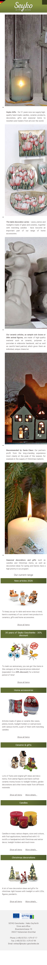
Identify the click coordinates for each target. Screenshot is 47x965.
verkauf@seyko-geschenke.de (26, 944)
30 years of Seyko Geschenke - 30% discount (23, 634)
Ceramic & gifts (23, 745)
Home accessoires (23, 690)
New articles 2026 (23, 580)
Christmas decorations (23, 857)
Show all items (23, 625)
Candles (24, 802)
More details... (31, 795)
